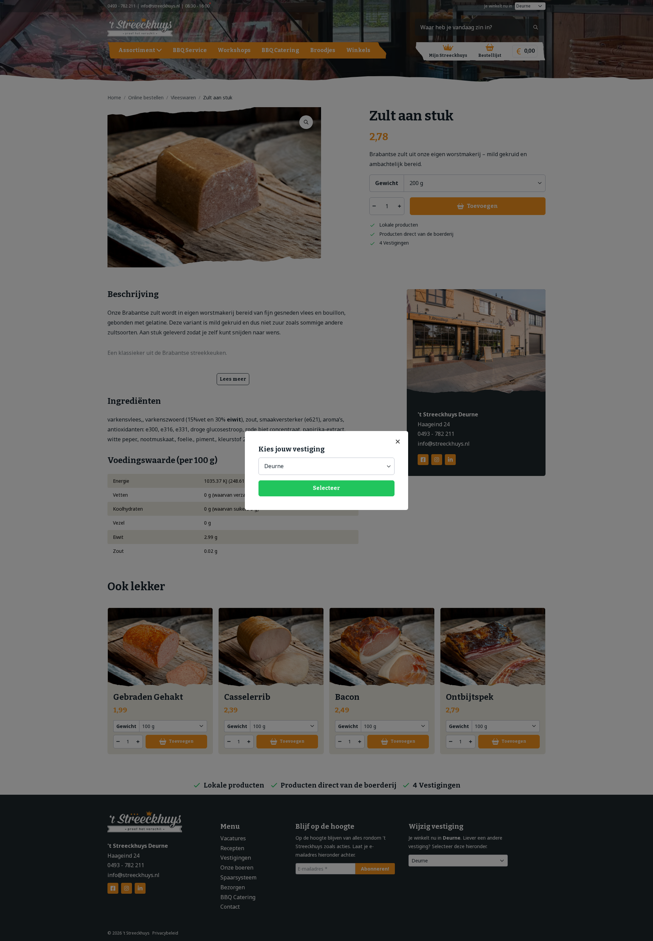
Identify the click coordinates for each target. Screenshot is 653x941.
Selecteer (326, 488)
